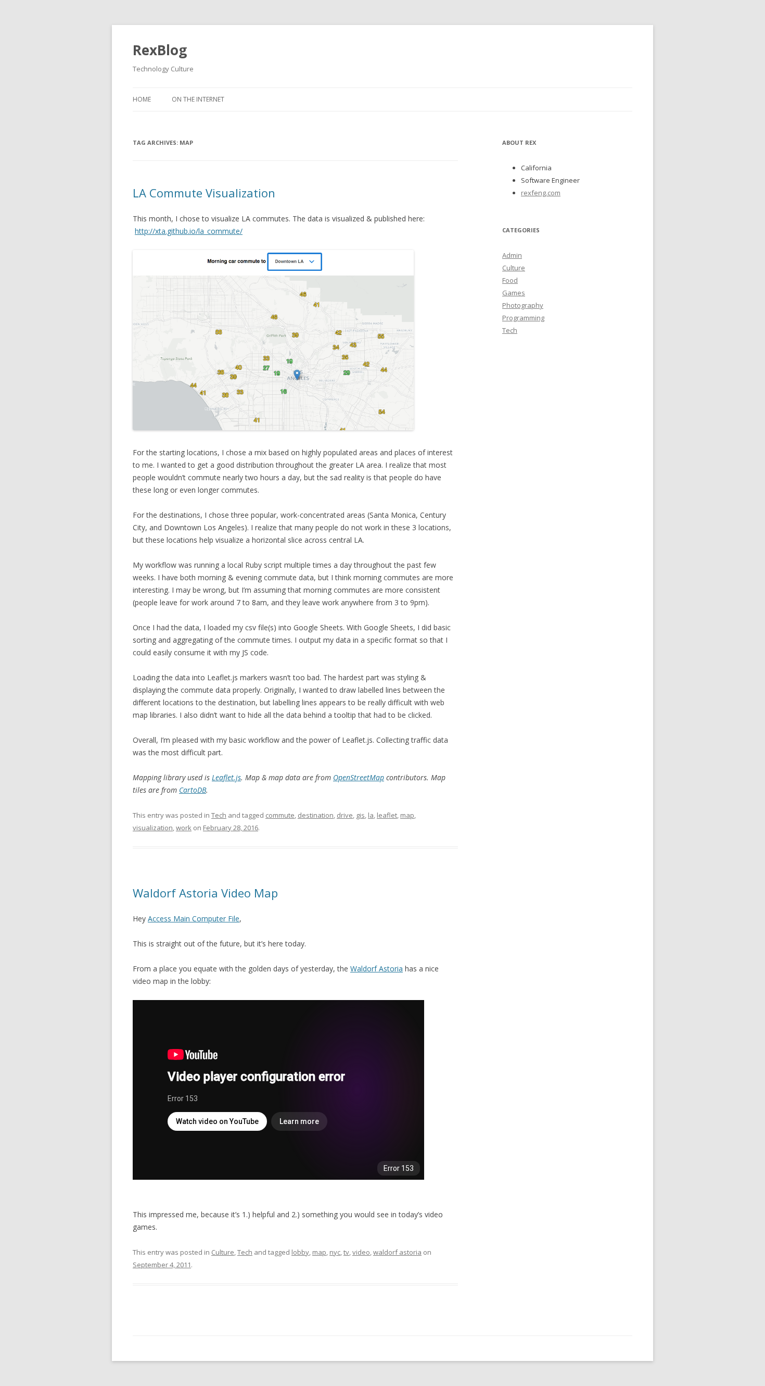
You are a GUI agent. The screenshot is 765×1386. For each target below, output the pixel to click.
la (371, 815)
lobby (300, 1252)
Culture (222, 1252)
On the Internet (198, 99)
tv (346, 1252)
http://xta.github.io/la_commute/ (189, 231)
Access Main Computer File (193, 918)
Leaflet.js (226, 777)
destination (316, 815)
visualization (153, 827)
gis (360, 815)
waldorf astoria (397, 1252)
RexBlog (160, 50)
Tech (218, 815)
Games (513, 292)
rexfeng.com (540, 192)
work (184, 827)
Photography (522, 305)
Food (510, 280)
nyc (334, 1252)
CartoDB (192, 790)
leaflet (387, 815)
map (407, 815)
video (361, 1252)
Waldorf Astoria (376, 968)
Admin (512, 255)
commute (280, 815)
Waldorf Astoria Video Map (205, 893)
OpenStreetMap (358, 777)
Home (142, 99)
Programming (523, 317)
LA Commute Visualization (204, 193)
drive (345, 815)
